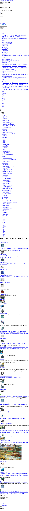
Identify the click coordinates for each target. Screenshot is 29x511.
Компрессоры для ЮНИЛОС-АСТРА (17, 64)
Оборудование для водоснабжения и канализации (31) (6, 417)
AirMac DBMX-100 (13, 276)
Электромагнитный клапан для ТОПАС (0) (22, 348)
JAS (10, 89)
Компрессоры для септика (24, 67)
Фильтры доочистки (9, 60)
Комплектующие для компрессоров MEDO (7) (5, 282)
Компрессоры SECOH (4, 118)
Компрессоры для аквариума (5, 50)
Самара (2, 101)
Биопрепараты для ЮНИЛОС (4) (13, 395)
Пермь (2, 100)
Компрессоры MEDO (4, 129)
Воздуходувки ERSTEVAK (5, 66)
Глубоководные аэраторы (6, 183)
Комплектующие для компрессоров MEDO (7, 43)
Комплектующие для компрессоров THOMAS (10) (21, 288)
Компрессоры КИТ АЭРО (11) (4, 294)
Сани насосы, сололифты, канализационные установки (8, 70)
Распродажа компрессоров (5, 197)
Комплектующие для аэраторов (15, 53)
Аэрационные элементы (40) (3, 342)
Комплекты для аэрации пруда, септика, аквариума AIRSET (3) (8, 354)
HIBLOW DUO (10, 35)
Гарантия (3, 0)
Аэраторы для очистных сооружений (7, 158)
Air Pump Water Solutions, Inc (6, 216)
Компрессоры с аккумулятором (12, 51)
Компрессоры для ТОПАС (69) (4, 348)
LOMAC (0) (23, 492)
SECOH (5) (18, 331)
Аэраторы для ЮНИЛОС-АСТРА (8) (4, 395)
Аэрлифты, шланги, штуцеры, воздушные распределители (10, 150)
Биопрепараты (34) (2, 367)
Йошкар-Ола (3, 95)
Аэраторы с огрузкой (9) (3, 343)
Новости (3, 106)
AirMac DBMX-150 (23, 276)
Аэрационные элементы (5, 146)
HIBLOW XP (6, 35)
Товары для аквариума (4, 81)
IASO (9, 89)
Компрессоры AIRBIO (4, 46)
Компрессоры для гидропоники (7, 179)
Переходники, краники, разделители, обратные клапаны (10, 202)
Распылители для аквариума (18, 83)
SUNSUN (4, 142)
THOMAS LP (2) (13, 288)
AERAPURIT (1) (2, 491)
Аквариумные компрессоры (6, 199)
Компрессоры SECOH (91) (3, 254)
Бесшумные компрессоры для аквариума (8, 333)
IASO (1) (17, 492)
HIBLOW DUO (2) (10, 248)
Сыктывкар (3, 102)
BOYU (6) (1, 331)
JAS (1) (19, 492)
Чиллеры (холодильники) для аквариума (19, 75)
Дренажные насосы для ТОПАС (20, 55)
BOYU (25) (2, 492)
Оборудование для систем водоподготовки (7, 76)
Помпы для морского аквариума (13, 78)
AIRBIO (4, 217)
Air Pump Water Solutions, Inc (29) (8, 491)
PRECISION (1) (11, 331)
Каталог (3, 33)
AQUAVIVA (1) (24, 491)
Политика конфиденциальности (5, 505)
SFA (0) (1, 493)
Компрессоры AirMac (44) (3, 274)
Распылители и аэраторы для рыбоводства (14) (16, 431)
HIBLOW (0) (7, 331)
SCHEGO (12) (15, 331)
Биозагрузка (3, 57)
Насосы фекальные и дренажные (19, 70)
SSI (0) (6, 493)
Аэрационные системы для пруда (6, 61)
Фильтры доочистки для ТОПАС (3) (12, 348)
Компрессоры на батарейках (5, 51)
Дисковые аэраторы (9, 53)
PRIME (4, 229)
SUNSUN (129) (8, 493)
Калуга (2, 96)
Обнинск (3, 92)
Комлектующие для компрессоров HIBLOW (20, 35)
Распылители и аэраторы (6, 194)
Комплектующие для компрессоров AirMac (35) (6, 275)
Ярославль (3, 105)
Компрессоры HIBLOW (4, 34)
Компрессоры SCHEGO (4, 137)
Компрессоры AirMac (4, 41)
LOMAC (14, 89)
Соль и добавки (5, 195)
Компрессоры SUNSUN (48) (3, 303)
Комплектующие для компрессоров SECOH (8, 122)
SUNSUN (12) (21, 331)
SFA (3, 232)
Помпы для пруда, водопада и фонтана (6, 86)
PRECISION (4, 140)
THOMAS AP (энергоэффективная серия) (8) (5, 288)
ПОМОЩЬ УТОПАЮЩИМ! (5, 87)
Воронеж (3, 94)
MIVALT (21, 89)
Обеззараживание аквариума (5, 78)
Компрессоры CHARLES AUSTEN (22, 66)
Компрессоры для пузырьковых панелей (15, 67)
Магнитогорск (3, 98)
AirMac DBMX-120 (18, 276)
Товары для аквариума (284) (3, 472)
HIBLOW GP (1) (15, 248)
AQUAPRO (4, 218)
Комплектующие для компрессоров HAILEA (15, 38)
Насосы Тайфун (5, 176)
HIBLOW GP (13, 35)
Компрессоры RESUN (4, 49)
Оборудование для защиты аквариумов (16, 82)
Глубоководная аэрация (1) (13, 481)
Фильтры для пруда (5, 214)
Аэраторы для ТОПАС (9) (3, 347)
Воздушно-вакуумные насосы (5, 62)
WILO (4, 236)
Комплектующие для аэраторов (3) (16, 343)
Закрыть (1, 13)
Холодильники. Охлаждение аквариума (15, 77)
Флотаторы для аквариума (5, 84)
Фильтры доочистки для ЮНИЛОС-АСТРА (8, 166)
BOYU (4, 138)
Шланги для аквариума (21, 84)
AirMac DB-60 (2, 276)
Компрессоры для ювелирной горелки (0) (5, 405)
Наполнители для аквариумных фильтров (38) (6, 473)
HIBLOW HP (3, 35)
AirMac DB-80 (9, 276)
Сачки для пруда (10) (24, 482)
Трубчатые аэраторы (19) (23, 343)
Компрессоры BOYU (4, 135)
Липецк (3, 97)
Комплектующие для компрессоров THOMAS (8, 132)
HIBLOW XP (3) (6, 248)
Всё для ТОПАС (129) (3, 346)
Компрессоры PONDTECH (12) (4, 313)
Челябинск (3, 104)
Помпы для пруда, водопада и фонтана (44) (8, 482)
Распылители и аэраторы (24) (7, 442)
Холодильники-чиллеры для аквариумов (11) (16, 475)
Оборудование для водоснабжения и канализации (8, 69)
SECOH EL (3, 36)
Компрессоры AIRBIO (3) (3, 299)
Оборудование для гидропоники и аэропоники (7, 71)
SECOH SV (18, 36)
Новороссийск (3, 99)
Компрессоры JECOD (4, 40)
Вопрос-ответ (6, 0)
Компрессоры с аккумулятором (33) (21, 332)
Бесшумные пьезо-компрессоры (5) (4, 332)
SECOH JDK (6, 36)
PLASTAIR (23, 89)
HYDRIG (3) (14, 492)
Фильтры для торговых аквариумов (10, 75)
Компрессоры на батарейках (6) (13, 332)
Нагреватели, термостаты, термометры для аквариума (9, 200)
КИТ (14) (23, 493)
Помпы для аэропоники (6, 180)
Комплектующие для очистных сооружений (7, 59)
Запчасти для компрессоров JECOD (7, 127)
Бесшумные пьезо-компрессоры (7, 143)
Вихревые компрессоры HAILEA (6, 38)
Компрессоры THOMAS (5, 44)
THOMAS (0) (12, 493)
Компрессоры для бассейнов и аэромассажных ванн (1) (7, 404)
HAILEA (3, 89)
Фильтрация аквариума (23, 77)
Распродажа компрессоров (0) (3, 461)
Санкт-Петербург (4, 93)
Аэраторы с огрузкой (4, 53)
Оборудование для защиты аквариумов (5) (17, 473)
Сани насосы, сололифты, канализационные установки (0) (10, 418)
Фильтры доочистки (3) (10, 377)
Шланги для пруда (5, 213)
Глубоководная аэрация (13, 85)
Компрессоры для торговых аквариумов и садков (9, 184)
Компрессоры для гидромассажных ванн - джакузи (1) (20, 404)
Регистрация (3, 23)
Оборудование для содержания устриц (6, 190)
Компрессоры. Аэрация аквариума (6, 77)
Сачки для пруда (21, 86)
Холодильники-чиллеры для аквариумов (13, 84)
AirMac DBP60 (6, 276)
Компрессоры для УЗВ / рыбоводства (13, 74)
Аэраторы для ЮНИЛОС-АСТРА (6, 63)
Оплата (1, 0)
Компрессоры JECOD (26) (3, 269)
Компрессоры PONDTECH (5, 48)
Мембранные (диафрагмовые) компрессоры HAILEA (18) (18, 263)
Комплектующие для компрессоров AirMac (7, 42)
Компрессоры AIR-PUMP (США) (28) (4, 411)
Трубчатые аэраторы (22, 53)
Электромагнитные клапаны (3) (17, 377)
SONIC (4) (3, 493)
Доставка (3, 503)
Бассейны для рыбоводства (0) (4, 430)
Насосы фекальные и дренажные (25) (21, 418)
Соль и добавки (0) (13, 442)
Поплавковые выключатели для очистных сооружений (9, 159)
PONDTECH (26, 89)
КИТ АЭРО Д (10, 66)
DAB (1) (5, 492)
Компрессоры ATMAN (14, 66)
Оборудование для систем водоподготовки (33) (6, 436)
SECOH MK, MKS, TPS (9, 257)
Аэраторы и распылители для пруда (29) (5, 481)
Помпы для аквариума (12, 83)
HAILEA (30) (4, 331)
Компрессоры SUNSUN (4, 47)
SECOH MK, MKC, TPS (11, 36)
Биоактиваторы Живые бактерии (6, 58)
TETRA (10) (24, 331)
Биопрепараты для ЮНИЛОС (13, 63)
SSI (3, 233)
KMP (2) (21, 492)
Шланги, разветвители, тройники (7, 181)
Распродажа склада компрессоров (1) (4, 242)
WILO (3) (20, 493)
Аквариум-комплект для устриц (7, 196)
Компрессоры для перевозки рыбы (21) (19, 430)
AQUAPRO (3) (20, 491)
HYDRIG (7, 89)
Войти (1, 23)
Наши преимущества (10, 0)
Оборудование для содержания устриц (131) (5, 440)
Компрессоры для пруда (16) (20, 481)
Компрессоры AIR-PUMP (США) (6, 68)
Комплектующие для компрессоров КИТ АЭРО (9, 133)
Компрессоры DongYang (5, 52)
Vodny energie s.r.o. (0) (16, 493)
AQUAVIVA (4, 219)
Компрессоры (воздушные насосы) (6, 65)
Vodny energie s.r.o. (5, 235)
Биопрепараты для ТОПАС (6, 151)
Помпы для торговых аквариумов (7, 186)
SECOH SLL (15, 36)
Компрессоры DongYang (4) (3, 338)
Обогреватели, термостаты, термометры (23, 74)
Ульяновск (3, 103)
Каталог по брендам (4, 88)
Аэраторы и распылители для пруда (6, 85)
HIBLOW (5, 89)
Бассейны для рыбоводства (6, 182)
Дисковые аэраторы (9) (9, 343)
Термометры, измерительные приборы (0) (21, 442)
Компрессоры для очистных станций (6, 67)
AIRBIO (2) (13, 491)
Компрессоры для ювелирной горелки (7, 173)
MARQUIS (16, 89)
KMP (12, 89)
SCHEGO (4, 141)
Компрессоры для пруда (19, 85)
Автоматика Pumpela (5, 175)
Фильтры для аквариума (6, 205)
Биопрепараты (3, 156)
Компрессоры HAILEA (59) (3, 262)
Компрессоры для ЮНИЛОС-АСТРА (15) (18, 396)
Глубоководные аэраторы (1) (11, 430)
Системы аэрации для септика (5, 80)
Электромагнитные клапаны (15, 60)
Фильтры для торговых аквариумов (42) (13, 432)
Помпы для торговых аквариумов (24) (5, 431)
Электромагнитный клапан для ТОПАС (8, 154)
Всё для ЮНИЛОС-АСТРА (5, 163)
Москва (3, 91)
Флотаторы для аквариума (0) (7, 475)
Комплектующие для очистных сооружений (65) (6, 376)
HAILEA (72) (7, 492)
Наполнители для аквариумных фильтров (7, 82)
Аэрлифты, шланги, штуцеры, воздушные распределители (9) (14, 347)
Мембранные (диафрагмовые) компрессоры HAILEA (9, 125)
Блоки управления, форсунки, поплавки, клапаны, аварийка (9, 55)
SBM (3, 230)
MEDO (18, 89)
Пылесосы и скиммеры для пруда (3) (17, 482)
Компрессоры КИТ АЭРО (5, 45)
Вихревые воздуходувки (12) (3, 389)
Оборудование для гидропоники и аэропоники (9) (6, 423)
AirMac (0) (16, 491)
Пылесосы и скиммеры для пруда (15, 86)
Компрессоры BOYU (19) (3, 308)
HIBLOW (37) (11, 492)
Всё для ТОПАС (4, 54)
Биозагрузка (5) (2, 359)
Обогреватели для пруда (25, 85)
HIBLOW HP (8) (2, 248)
